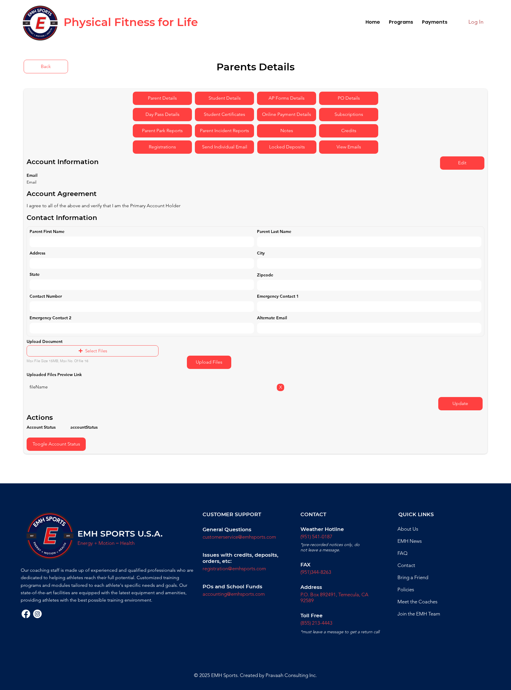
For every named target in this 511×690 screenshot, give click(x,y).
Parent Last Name (274, 231)
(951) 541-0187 (316, 537)
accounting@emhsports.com (234, 594)
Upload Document (44, 341)
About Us (407, 529)
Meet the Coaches (417, 602)
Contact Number (46, 296)
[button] (401, 22)
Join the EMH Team (418, 614)
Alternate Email (272, 318)
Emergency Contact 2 (50, 318)
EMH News (409, 541)
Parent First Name (47, 231)
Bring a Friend (412, 577)
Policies (405, 589)
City (261, 253)
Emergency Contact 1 (278, 296)
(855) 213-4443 (316, 623)
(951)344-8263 (315, 572)
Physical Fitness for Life (131, 22)
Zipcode (265, 275)
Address (37, 253)
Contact (406, 565)
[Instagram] (37, 614)
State (35, 274)
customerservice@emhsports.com (239, 537)
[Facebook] (26, 614)
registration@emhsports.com (234, 568)
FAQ (402, 553)
